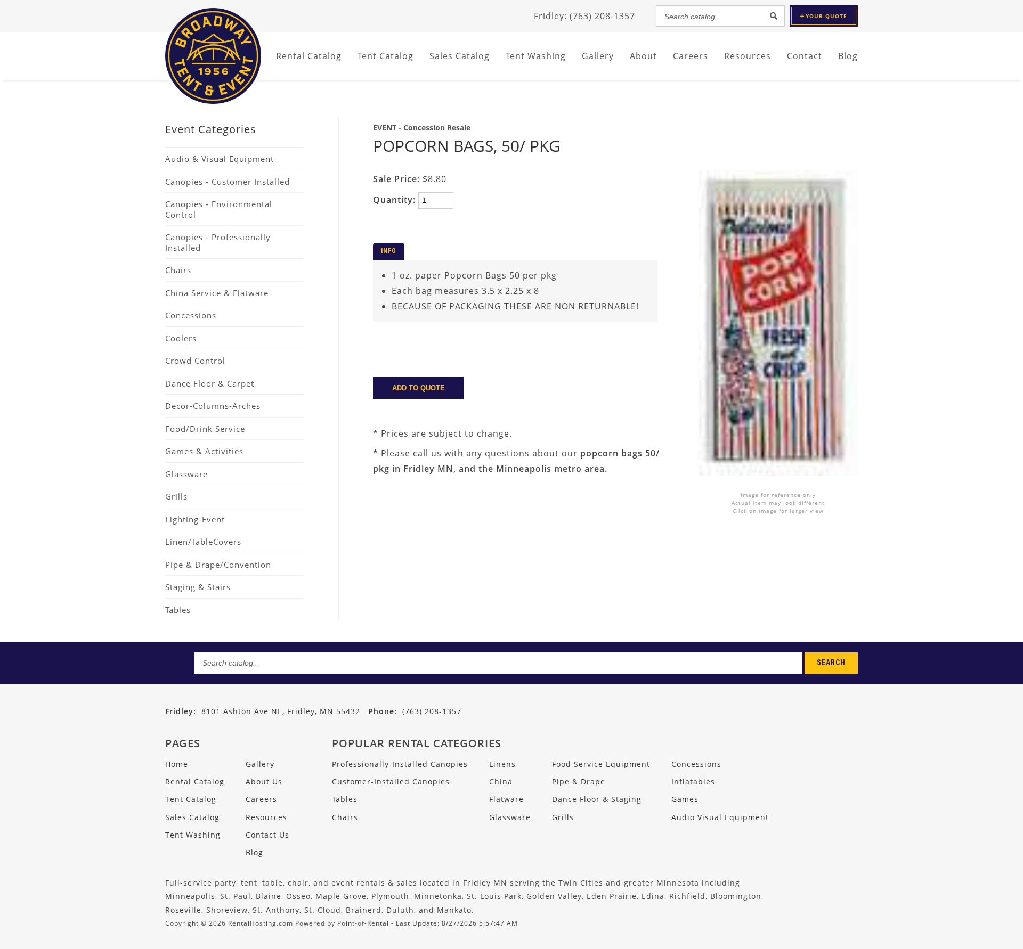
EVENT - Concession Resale (421, 127)
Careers (690, 56)
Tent (385, 56)
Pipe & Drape (578, 781)
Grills (176, 496)
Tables (178, 609)
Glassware (186, 474)
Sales (459, 56)
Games (685, 799)
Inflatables (693, 781)
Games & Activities (204, 451)
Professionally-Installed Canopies (400, 764)
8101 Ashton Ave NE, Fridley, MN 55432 (280, 711)
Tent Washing (536, 56)
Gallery (598, 56)
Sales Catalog (192, 817)
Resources (747, 56)
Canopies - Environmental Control (218, 209)
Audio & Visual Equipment (219, 158)
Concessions (190, 315)
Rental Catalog (194, 781)
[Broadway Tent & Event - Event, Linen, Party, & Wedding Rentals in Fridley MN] (213, 101)
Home (176, 764)
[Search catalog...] (773, 16)
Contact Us (267, 835)
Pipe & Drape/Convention (218, 564)
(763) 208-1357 (414, 711)
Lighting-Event (195, 519)
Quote (826, 16)
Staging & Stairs (198, 587)
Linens (502, 764)
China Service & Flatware (217, 293)
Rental (309, 56)
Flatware (506, 799)
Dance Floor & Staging (597, 799)
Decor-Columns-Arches (213, 405)
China (501, 781)
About (643, 56)
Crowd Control (195, 360)
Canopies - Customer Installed (227, 181)
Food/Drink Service (205, 428)
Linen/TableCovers (203, 541)
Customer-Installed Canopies (391, 781)
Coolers (181, 338)
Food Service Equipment (601, 764)
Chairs (178, 270)
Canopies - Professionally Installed (218, 242)
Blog (848, 56)
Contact (804, 56)
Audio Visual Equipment (720, 817)
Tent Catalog (190, 799)
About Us (264, 781)
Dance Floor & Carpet (209, 383)
